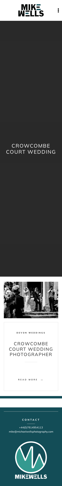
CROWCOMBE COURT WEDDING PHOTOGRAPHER (31, 349)
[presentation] (31, 300)
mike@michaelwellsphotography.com (31, 431)
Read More (31, 379)
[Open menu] (58, 10)
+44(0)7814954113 (31, 427)
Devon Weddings (31, 333)
